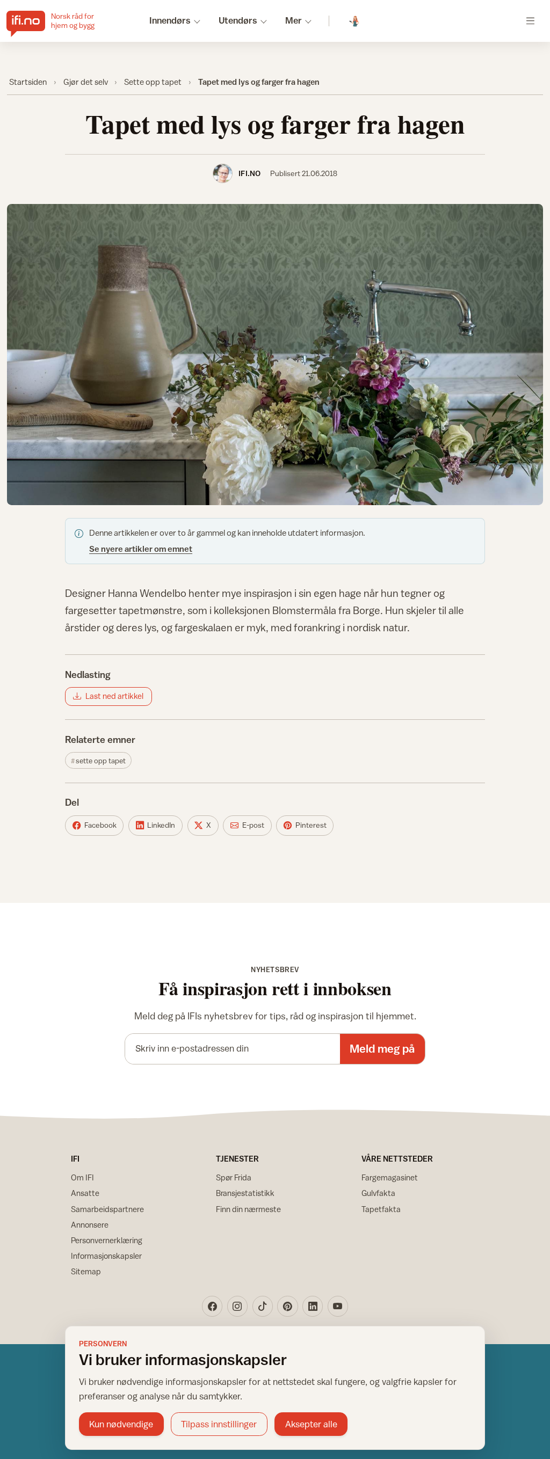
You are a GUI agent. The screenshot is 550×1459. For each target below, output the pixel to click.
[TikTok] (262, 1306)
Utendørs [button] (238, 20)
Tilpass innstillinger (219, 1424)
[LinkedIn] (312, 1306)
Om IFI (82, 1177)
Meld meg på (382, 1048)
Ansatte (85, 1193)
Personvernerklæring (106, 1240)
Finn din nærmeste (248, 1209)
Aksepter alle (311, 1424)
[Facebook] (212, 1306)
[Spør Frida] (355, 21)
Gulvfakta (378, 1193)
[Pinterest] (287, 1306)
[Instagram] (237, 1306)
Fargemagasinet (389, 1177)
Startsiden (28, 81)
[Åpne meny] (530, 21)
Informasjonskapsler (106, 1255)
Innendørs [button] (170, 20)
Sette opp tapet (153, 81)
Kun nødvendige (121, 1424)
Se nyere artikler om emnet (140, 548)
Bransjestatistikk (245, 1193)
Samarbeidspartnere (107, 1209)
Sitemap (86, 1271)
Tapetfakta (381, 1209)
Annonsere (89, 1224)
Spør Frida (233, 1177)
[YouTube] (338, 1306)
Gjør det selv (85, 81)
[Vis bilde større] (275, 355)
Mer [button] (293, 20)
